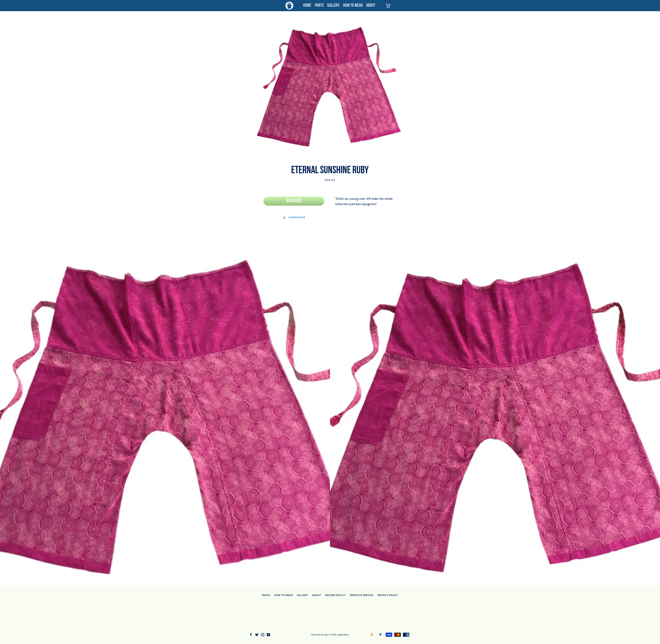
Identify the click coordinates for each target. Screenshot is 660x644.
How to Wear (353, 5)
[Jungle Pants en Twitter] (256, 634)
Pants (319, 5)
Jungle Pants (342, 634)
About (370, 5)
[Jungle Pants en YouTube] (268, 634)
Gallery (333, 5)
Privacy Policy (388, 595)
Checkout (402, 5)
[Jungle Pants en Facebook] (251, 634)
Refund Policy (335, 595)
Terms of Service (361, 595)
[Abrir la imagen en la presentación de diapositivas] (330, 88)
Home (307, 5)
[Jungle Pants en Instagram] (262, 634)
